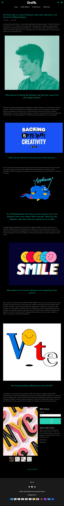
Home (16, 7)
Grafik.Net (46, 7)
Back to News (32, 469)
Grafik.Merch (36, 7)
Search (32, 482)
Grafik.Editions (25, 7)
